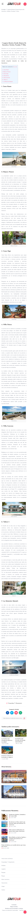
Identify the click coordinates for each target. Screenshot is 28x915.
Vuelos (3, 890)
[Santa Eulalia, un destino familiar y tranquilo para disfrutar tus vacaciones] (4, 839)
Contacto (14, 904)
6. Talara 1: (5, 79)
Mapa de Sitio (14, 906)
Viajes (3, 886)
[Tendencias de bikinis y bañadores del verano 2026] (4, 817)
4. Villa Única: (5, 75)
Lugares (3, 869)
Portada (3, 9)
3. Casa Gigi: (5, 73)
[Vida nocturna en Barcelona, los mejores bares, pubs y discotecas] (4, 832)
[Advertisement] (14, 28)
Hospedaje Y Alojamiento (15, 703)
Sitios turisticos (5, 879)
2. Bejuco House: (6, 71)
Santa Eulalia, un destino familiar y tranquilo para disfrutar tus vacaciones (17, 839)
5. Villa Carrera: (6, 77)
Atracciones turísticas (7, 858)
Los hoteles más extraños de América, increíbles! (6, 740)
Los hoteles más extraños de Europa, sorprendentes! (20, 740)
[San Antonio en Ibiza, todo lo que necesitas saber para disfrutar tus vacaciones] (4, 824)
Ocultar (15, 66)
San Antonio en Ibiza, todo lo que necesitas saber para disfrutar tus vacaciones (17, 823)
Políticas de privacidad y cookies (14, 908)
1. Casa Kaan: (5, 69)
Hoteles (3, 865)
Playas (3, 876)
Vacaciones (4, 883)
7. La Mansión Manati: (7, 81)
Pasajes (3, 872)
